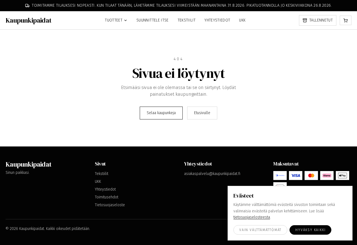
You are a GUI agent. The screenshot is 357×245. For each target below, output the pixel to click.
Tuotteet (113, 20)
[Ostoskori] (345, 20)
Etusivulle (202, 113)
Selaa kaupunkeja (161, 113)
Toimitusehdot (106, 197)
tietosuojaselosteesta (251, 217)
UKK (242, 20)
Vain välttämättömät (260, 230)
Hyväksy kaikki (310, 230)
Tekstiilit (187, 20)
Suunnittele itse (152, 20)
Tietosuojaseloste (110, 205)
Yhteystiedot (217, 20)
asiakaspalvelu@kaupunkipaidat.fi (212, 173)
